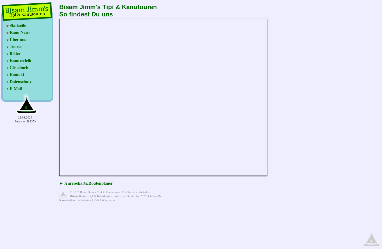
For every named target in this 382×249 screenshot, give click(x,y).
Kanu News (19, 32)
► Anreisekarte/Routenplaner (86, 183)
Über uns (17, 39)
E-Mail (15, 88)
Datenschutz (20, 81)
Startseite (17, 25)
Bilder (15, 53)
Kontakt (16, 74)
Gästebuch (18, 67)
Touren (16, 46)
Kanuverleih (20, 60)
